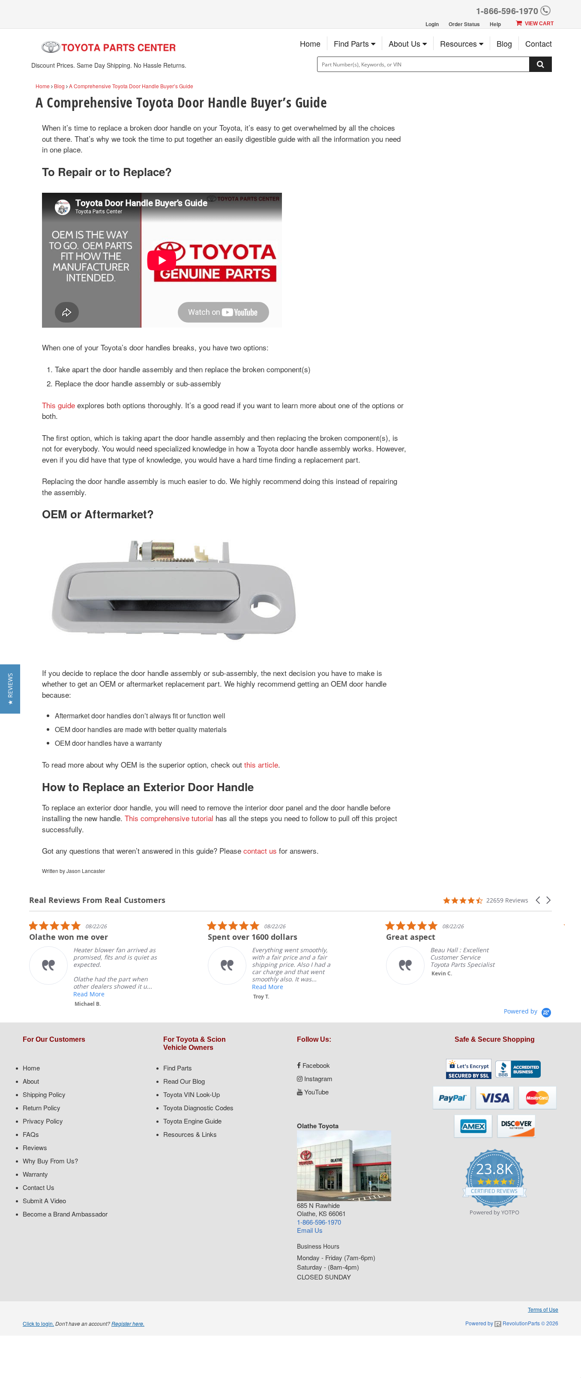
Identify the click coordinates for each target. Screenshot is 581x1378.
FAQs (31, 1134)
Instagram (317, 1078)
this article (261, 764)
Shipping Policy (44, 1094)
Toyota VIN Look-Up (191, 1094)
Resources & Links (190, 1134)
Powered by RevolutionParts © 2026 (511, 1323)
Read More (89, 994)
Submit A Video (44, 1200)
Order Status (464, 24)
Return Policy (41, 1107)
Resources (459, 43)
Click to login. (38, 1323)
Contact (538, 43)
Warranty (35, 1173)
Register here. (127, 1323)
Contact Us (38, 1187)
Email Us (310, 1230)
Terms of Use (543, 1309)
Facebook (315, 1065)
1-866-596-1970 (507, 10)
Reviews (35, 1147)
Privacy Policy (43, 1120)
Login (432, 24)
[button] (538, 900)
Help (495, 24)
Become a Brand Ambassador (65, 1213)
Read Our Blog (184, 1080)
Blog (504, 43)
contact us (260, 850)
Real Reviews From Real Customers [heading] (97, 900)
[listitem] (93, 963)
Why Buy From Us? (50, 1160)
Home (310, 43)
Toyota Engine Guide (192, 1120)
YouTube (315, 1091)
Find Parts (352, 43)
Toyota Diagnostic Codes (198, 1107)
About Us (405, 43)
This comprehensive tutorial (169, 818)
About (31, 1080)
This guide (58, 405)
